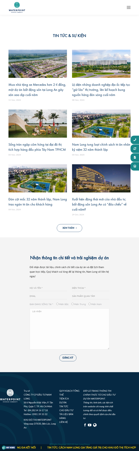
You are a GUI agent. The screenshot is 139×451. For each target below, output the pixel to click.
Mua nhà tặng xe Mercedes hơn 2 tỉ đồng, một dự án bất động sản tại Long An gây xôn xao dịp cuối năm (37, 89)
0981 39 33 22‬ (39, 414)
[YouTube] (90, 426)
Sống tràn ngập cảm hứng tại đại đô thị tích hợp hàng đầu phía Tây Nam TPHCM (37, 147)
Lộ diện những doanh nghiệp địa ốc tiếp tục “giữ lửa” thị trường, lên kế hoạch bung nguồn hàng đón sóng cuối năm (101, 89)
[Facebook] (85, 426)
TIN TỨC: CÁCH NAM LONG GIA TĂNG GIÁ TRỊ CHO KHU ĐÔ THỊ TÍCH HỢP (83, 447)
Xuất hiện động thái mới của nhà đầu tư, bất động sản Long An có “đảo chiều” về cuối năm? (99, 204)
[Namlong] (95, 426)
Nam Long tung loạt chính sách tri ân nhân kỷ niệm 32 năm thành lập (101, 147)
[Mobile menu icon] (129, 7)
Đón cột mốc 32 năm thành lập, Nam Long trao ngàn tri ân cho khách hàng (37, 202)
